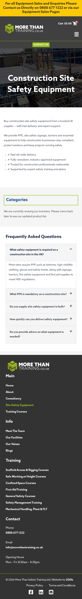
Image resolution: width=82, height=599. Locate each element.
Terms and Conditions (62, 585)
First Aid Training (16, 489)
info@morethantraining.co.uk (24, 547)
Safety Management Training (24, 502)
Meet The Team (15, 431)
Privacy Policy (34, 585)
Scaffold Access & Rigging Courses (27, 470)
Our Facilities (14, 437)
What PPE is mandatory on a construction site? (38, 294)
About (10, 392)
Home (10, 385)
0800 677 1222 (51, 8)
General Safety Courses (20, 496)
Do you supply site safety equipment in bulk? (37, 307)
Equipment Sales (35, 12)
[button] (76, 35)
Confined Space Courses (21, 483)
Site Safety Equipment (20, 405)
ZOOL (69, 580)
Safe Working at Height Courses (26, 476)
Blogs (9, 450)
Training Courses (16, 411)
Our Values (13, 444)
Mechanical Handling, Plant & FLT (26, 509)
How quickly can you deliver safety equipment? (39, 319)
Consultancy (13, 398)
